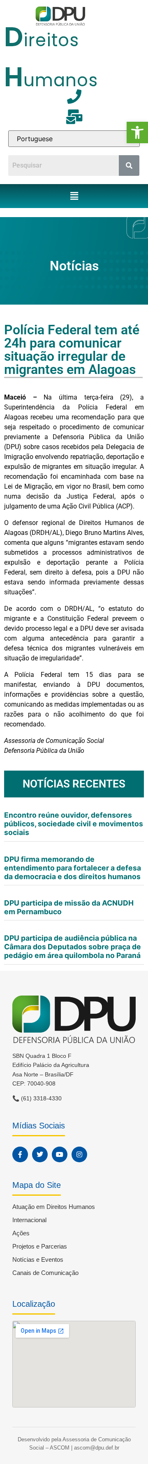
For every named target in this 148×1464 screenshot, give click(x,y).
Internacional (29, 1219)
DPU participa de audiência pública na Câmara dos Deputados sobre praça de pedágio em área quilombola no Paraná (72, 947)
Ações (21, 1233)
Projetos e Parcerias (39, 1246)
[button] (137, 132)
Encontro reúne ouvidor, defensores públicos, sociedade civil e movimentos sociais (73, 824)
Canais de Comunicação (45, 1272)
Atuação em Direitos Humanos (53, 1206)
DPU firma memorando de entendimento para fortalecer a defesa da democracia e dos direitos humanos (72, 868)
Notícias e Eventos (37, 1259)
